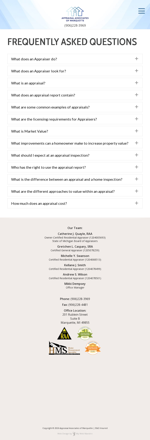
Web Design (63, 433)
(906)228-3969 (75, 25)
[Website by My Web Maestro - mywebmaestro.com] (74, 433)
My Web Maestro (84, 433)
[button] (75, 59)
